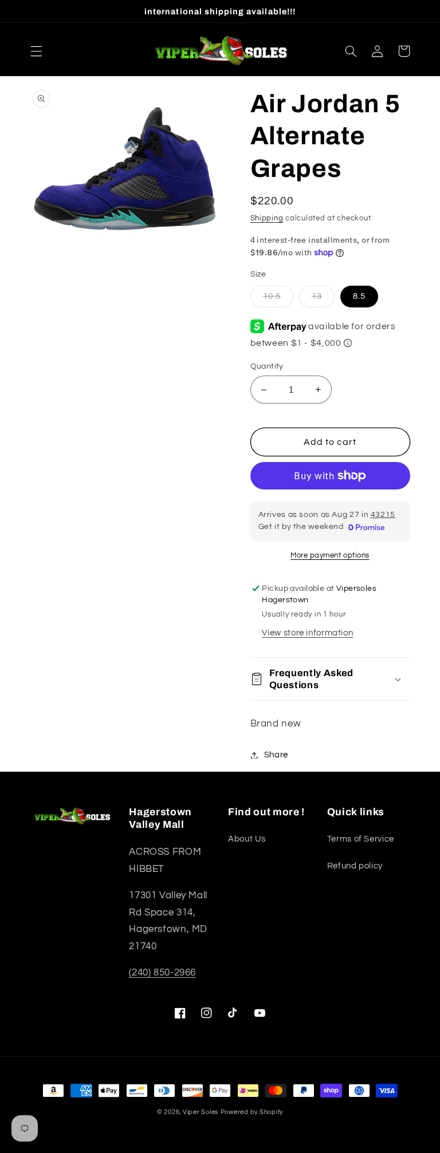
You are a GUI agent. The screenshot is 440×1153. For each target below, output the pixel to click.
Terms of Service (360, 839)
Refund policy (355, 866)
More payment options (330, 555)
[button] (36, 51)
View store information (307, 633)
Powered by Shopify (252, 1112)
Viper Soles (200, 1112)
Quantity (267, 366)
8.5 (359, 296)
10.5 (272, 296)
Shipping (267, 218)
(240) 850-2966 (162, 973)
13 (317, 296)
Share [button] (276, 755)
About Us (247, 839)
